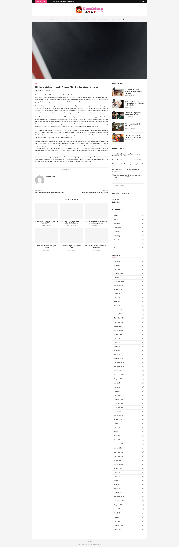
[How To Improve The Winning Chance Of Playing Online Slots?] (118, 104)
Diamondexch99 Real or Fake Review (123, 160)
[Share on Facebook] (76, 169)
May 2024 (117, 346)
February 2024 (118, 358)
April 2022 (117, 436)
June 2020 (117, 509)
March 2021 (117, 488)
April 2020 (117, 517)
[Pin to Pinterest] (79, 169)
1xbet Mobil (116, 199)
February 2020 (118, 525)
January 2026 (118, 277)
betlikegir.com (116, 202)
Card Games (84, 19)
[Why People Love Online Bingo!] (118, 127)
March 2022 (117, 440)
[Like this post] (74, 169)
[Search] (128, 19)
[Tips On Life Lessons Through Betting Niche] (118, 138)
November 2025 (119, 281)
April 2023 (117, 391)
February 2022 (118, 444)
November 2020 (119, 496)
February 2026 (118, 273)
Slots (119, 19)
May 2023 (117, 387)
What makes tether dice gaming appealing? (64, 1)
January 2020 (118, 529)
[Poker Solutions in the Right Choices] (46, 235)
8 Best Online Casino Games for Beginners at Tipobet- (133, 91)
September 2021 (119, 464)
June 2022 (117, 427)
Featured (129, 231)
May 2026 (117, 261)
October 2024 (118, 326)
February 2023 (118, 399)
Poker (113, 19)
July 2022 (117, 423)
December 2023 (119, 362)
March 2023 (117, 395)
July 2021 (117, 472)
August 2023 (118, 379)
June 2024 (117, 342)
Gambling (93, 19)
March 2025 (117, 306)
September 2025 (119, 285)
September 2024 (119, 330)
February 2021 (118, 492)
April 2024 (117, 350)
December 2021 (119, 452)
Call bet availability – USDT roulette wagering (125, 169)
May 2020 (117, 513)
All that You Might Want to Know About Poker (134, 114)
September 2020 (119, 501)
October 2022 (118, 411)
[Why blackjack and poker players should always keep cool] (96, 211)
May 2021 (117, 480)
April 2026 (117, 265)
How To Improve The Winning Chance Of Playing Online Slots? (134, 103)
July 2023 (117, 383)
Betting (59, 19)
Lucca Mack (39, 90)
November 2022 (119, 407)
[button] (48, 1)
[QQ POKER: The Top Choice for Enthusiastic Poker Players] (71, 211)
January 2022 (118, 448)
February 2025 (118, 310)
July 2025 (117, 293)
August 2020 (118, 505)
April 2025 (117, 301)
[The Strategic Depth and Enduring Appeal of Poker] (46, 211)
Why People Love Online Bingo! (133, 125)
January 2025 (118, 314)
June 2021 (117, 476)
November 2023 (119, 366)
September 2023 (119, 375)
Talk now (141, 1)
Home (52, 19)
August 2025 (118, 289)
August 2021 (118, 468)
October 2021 (118, 460)
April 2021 (117, 484)
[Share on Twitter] (78, 169)
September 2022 (119, 415)
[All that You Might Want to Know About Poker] (71, 235)
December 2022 (119, 403)
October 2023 (118, 371)
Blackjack (74, 19)
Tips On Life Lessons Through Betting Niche (133, 136)
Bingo (66, 19)
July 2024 (117, 338)
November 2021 (119, 456)
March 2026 (117, 269)
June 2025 (117, 297)
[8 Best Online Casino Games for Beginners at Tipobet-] (118, 92)
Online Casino (103, 19)
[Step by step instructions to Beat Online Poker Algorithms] (96, 235)
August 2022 (118, 419)
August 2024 (118, 334)
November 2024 (119, 322)
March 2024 (117, 354)
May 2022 (117, 431)
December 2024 (119, 318)
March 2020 (117, 521)
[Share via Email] (81, 169)
